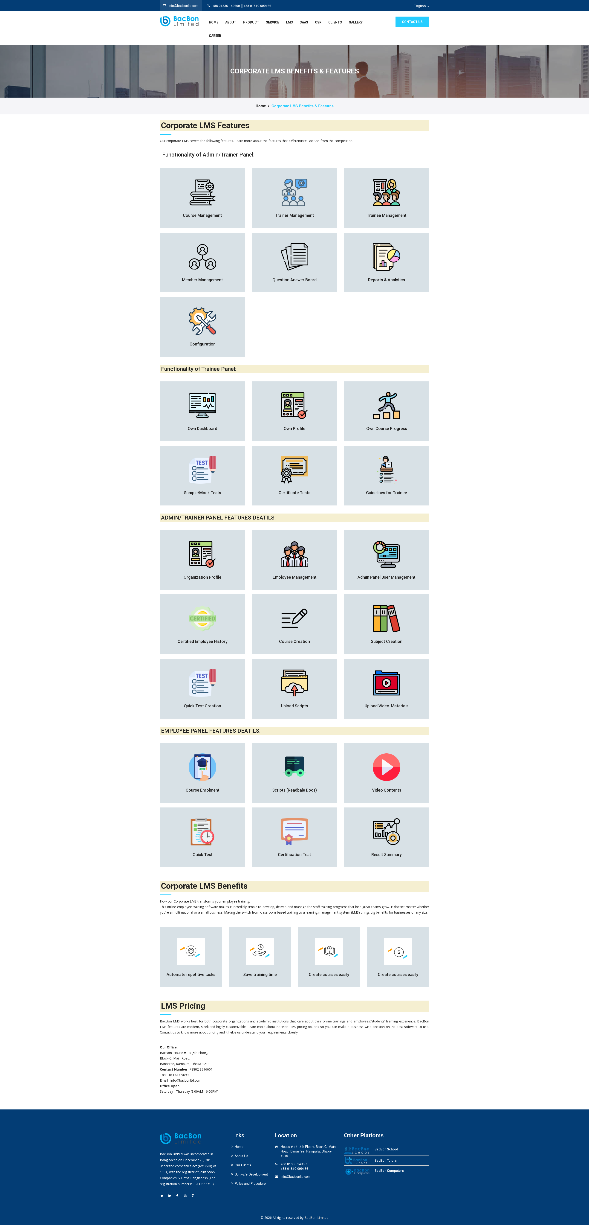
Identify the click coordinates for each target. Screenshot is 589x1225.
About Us (241, 1155)
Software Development (251, 1174)
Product (251, 22)
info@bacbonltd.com (296, 1176)
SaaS (304, 22)
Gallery (356, 22)
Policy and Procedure (250, 1183)
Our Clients (243, 1165)
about (230, 22)
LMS (289, 22)
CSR (318, 22)
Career (215, 36)
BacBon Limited (316, 1217)
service (272, 22)
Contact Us (412, 22)
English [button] (420, 6)
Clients (335, 22)
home (213, 22)
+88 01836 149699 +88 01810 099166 (294, 1166)
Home (261, 105)
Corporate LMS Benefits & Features (302, 105)
